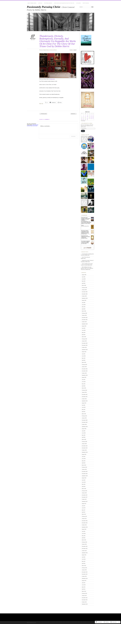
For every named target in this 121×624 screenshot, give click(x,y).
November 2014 (84, 574)
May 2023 (83, 358)
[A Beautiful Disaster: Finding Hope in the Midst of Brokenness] (92, 239)
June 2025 (83, 304)
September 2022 (85, 375)
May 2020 (83, 435)
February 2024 (84, 338)
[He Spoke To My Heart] (84, 209)
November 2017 (84, 497)
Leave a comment (73, 49)
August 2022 (84, 377)
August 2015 (84, 554)
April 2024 (83, 334)
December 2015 (84, 546)
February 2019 (84, 467)
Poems (82, 225)
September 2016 (85, 527)
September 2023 (85, 349)
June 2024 (83, 330)
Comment (73, 136)
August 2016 (84, 529)
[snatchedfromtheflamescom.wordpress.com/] (91, 139)
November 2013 (84, 599)
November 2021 (84, 396)
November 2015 (84, 548)
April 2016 (83, 537)
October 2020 (84, 424)
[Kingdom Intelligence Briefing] (84, 139)
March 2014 (84, 591)
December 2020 (84, 420)
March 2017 (84, 514)
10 (87, 116)
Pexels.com (52, 79)
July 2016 (83, 531)
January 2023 (84, 366)
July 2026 (83, 276)
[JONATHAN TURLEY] (84, 146)
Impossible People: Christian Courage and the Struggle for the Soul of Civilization (85, 218)
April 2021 (83, 411)
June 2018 (83, 482)
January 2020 (84, 443)
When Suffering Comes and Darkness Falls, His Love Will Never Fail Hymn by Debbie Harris (87, 268)
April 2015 (83, 563)
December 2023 (84, 343)
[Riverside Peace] (84, 174)
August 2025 (84, 300)
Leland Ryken (84, 243)
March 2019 (84, 465)
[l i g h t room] (84, 195)
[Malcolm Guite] (91, 153)
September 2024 (85, 323)
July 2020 (83, 430)
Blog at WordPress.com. (31, 622)
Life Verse (78, 3)
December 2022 (84, 368)
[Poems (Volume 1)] (92, 228)
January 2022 (84, 392)
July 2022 (83, 379)
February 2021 (84, 415)
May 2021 (83, 409)
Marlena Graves (84, 238)
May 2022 (83, 383)
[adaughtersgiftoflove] (84, 188)
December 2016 (84, 520)
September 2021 (85, 400)
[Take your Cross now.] (91, 202)
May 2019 (83, 460)
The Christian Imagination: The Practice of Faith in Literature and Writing (85, 242)
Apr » (84, 120)
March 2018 (84, 488)
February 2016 (84, 542)
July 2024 (83, 328)
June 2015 (83, 559)
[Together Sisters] (84, 202)
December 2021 (84, 394)
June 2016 (83, 533)
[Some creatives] (91, 167)
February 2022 (84, 390)
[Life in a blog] (91, 209)
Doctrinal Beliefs (48, 3)
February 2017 (84, 516)
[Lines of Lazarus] (91, 195)
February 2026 (84, 287)
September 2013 (85, 604)
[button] (87, 57)
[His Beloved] (84, 180)
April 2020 (83, 437)
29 (83, 119)
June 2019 (83, 458)
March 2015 (84, 565)
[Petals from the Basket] (91, 174)
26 (91, 118)
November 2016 (84, 522)
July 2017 (83, 505)
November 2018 (84, 473)
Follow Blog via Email (87, 123)
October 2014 (84, 576)
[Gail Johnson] (91, 182)
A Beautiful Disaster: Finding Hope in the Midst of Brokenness (85, 236)
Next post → (73, 113)
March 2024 (84, 336)
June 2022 (83, 381)
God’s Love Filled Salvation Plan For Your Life (64, 3)
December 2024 (84, 317)
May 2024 (83, 332)
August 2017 (84, 503)
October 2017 (84, 499)
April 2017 (83, 512)
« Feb (82, 120)
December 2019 (84, 445)
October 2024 (84, 321)
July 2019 (83, 456)
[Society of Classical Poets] (84, 153)
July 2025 (83, 302)
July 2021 (83, 405)
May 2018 (83, 484)
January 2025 (84, 315)
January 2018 (84, 492)
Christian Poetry (53, 49)
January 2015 (84, 569)
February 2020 (84, 441)
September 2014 (85, 578)
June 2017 (83, 507)
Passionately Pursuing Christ (43, 6)
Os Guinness (84, 220)
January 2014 (84, 595)
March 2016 (84, 539)
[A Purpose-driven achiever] (91, 146)
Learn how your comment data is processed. (32, 125)
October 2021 (84, 398)
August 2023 (84, 351)
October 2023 (84, 347)
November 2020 (84, 422)
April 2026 (83, 283)
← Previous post (43, 113)
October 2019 (84, 450)
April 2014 (83, 589)
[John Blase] (84, 167)
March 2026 (84, 285)
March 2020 (84, 439)
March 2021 (84, 413)
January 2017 (84, 518)
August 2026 (84, 274)
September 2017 (85, 501)
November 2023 (84, 345)
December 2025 (84, 291)
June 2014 (83, 584)
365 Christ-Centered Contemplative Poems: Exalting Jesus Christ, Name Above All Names (85, 231)
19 (91, 117)
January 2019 (84, 469)
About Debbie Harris (32, 3)
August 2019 (84, 454)
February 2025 (84, 313)
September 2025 (85, 298)
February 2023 (84, 364)
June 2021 (83, 407)
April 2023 (83, 360)
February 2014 (84, 593)
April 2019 (83, 462)
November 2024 (84, 319)
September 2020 (85, 426)
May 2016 (83, 535)
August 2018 (84, 477)
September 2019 (85, 452)
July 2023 (83, 353)
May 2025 (83, 306)
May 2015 (83, 561)
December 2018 (84, 471)
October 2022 (84, 373)
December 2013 (84, 597)
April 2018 (83, 486)
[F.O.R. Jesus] (84, 160)
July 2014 (83, 582)
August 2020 (84, 428)
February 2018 (84, 490)
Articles (40, 3)
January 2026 (84, 289)
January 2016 (84, 544)
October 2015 (84, 550)
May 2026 (83, 281)
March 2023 (84, 362)
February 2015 (84, 567)
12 (91, 116)
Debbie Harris (46, 49)
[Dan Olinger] (91, 160)
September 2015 (85, 552)
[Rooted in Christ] (91, 188)
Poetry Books (86, 3)
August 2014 (84, 580)
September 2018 (85, 475)
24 (87, 118)
